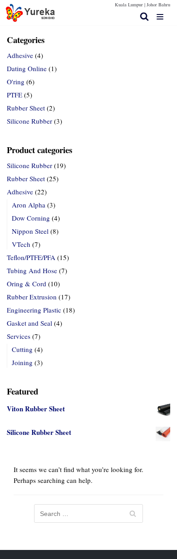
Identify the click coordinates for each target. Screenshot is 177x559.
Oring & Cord (26, 283)
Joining (22, 362)
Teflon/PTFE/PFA (31, 257)
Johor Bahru (158, 4)
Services (18, 336)
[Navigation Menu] (160, 16)
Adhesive (20, 55)
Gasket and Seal (29, 323)
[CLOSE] (144, 16)
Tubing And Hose (32, 270)
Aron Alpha (28, 204)
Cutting (22, 349)
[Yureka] (30, 13)
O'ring (16, 81)
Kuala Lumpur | (130, 4)
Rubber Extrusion (32, 296)
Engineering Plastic (34, 309)
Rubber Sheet (26, 107)
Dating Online (27, 68)
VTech (21, 244)
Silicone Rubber (29, 120)
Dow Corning (31, 217)
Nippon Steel (30, 231)
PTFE (14, 94)
